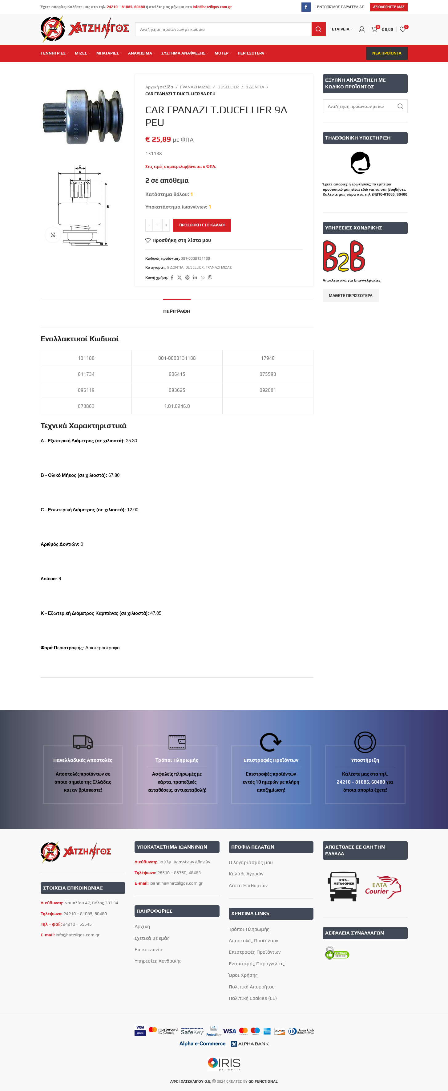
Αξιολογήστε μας (389, 7)
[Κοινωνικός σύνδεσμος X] (180, 278)
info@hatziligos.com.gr (212, 7)
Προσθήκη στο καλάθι (202, 225)
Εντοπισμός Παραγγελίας (257, 964)
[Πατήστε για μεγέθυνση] (53, 234)
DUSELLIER (228, 86)
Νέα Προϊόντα (387, 53)
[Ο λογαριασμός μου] (362, 29)
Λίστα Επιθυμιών (248, 885)
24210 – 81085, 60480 (126, 7)
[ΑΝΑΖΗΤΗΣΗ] (319, 29)
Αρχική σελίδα (159, 86)
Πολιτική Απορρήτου (252, 987)
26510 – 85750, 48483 (179, 872)
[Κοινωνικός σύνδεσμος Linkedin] (195, 278)
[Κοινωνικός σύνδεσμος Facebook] (306, 7)
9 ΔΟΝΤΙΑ (255, 86)
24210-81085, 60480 (389, 194)
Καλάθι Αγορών (246, 874)
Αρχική (142, 926)
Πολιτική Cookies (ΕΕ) (253, 998)
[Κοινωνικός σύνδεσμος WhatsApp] (202, 278)
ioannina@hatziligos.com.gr (176, 883)
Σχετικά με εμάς (152, 938)
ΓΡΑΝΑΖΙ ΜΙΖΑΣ (195, 86)
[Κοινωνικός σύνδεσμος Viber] (210, 278)
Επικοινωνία (149, 949)
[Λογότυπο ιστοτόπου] (85, 29)
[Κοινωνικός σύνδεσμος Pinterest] (188, 278)
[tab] (177, 308)
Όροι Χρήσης (243, 975)
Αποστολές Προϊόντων (253, 940)
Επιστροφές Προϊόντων (255, 952)
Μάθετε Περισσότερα (351, 295)
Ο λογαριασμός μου (251, 862)
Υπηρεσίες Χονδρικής (158, 961)
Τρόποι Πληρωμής (249, 929)
